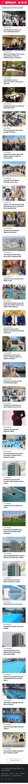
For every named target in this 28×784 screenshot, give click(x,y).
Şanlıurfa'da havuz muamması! (13, 604)
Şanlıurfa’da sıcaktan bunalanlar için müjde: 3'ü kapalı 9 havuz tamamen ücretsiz (13, 455)
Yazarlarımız (4, 773)
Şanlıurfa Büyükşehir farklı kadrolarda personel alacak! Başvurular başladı (12, 652)
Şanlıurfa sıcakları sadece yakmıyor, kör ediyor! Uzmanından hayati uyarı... (14, 330)
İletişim (22, 773)
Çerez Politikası (16, 775)
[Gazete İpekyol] (10, 2)
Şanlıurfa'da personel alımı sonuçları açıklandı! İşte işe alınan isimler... (14, 481)
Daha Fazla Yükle (14, 760)
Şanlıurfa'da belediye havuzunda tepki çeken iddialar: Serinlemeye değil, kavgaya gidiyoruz (14, 305)
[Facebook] (2, 779)
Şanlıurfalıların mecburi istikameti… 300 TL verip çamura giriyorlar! (13, 81)
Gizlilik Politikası (6, 775)
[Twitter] (6, 779)
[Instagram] (9, 779)
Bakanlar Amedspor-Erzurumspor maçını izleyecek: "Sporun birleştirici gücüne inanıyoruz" (14, 55)
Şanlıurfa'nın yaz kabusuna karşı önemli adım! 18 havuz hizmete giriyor (13, 678)
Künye (12, 773)
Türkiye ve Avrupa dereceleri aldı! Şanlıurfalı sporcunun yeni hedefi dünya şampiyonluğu (14, 206)
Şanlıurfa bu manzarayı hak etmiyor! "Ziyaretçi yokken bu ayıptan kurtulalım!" (12, 356)
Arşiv (17, 773)
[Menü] (2, 2)
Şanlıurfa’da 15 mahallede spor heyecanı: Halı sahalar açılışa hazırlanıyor (13, 531)
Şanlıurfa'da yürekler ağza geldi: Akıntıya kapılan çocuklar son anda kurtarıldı (13, 156)
